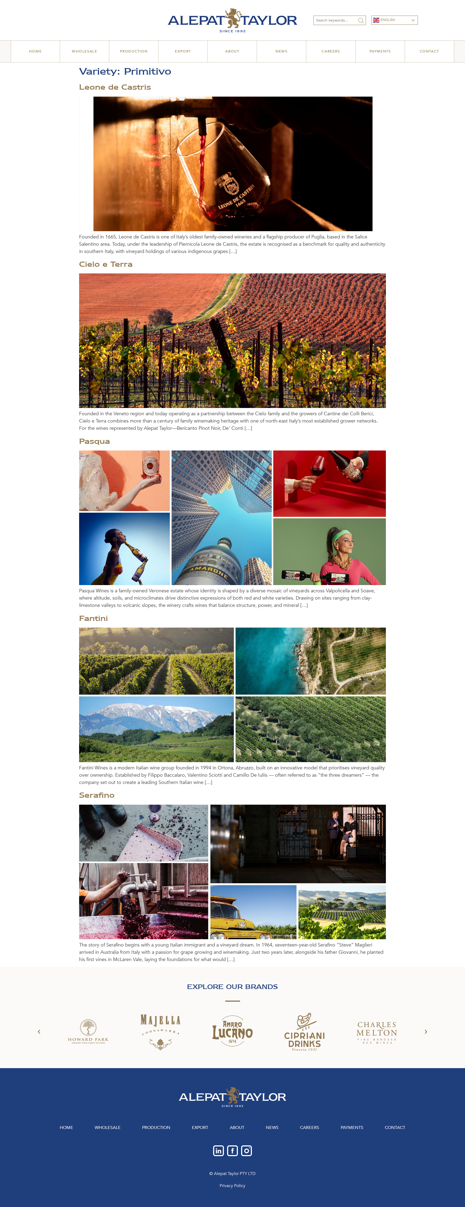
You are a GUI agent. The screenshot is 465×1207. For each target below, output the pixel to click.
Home (35, 51)
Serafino (97, 795)
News (281, 51)
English (387, 19)
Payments (380, 51)
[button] (39, 1031)
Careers (331, 51)
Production (134, 51)
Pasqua (94, 441)
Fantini (93, 618)
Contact (429, 51)
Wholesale (84, 51)
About (232, 51)
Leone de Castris (115, 87)
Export (183, 51)
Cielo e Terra (106, 264)
